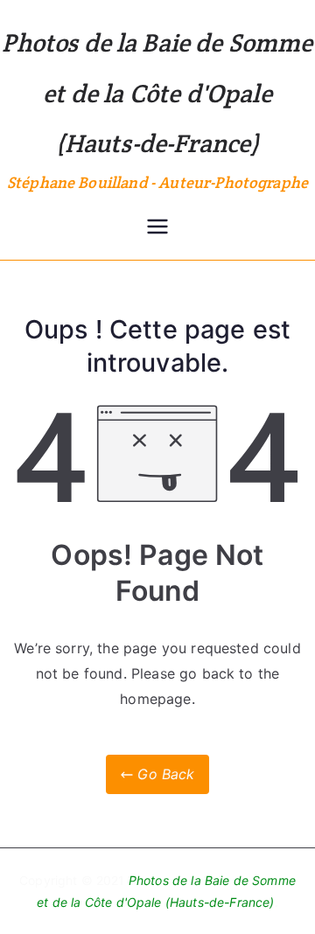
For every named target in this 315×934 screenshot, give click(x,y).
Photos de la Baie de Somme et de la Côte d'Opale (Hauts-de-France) (157, 92)
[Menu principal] (158, 228)
